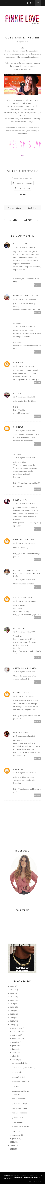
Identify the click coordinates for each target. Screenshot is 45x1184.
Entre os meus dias (23, 540)
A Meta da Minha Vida (25, 668)
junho (14, 1049)
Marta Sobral (20, 732)
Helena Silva (20, 500)
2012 (12, 1149)
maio (14, 1052)
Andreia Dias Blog (23, 598)
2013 (12, 1145)
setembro (16, 1038)
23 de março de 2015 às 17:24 (24, 580)
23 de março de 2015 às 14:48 (24, 458)
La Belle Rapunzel (21, 438)
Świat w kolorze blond (26, 295)
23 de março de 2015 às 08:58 (24, 326)
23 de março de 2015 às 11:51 (23, 366)
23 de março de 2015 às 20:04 (24, 601)
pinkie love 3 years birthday (23, 1068)
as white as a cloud (19, 1108)
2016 (12, 1021)
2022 (12, 1000)
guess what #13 (18, 1077)
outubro (15, 1035)
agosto (15, 1042)
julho (14, 1045)
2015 (12, 1025)
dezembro (16, 1028)
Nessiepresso (19, 379)
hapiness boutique (19, 1113)
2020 (12, 1007)
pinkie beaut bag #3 (20, 1103)
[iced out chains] (22, 972)
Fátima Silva (20, 628)
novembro (16, 1031)
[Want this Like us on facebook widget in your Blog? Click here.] (42, 1182)
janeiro (15, 1138)
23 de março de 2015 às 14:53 (24, 503)
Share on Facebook (23, 178)
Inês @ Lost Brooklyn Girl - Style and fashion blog (26, 573)
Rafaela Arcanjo (22, 693)
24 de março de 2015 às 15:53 (24, 696)
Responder (37, 285)
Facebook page (34, 379)
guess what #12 (18, 1117)
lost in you (16, 1131)
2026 (12, 986)
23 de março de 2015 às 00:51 (24, 247)
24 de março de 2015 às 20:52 (24, 773)
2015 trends (16, 1072)
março (15, 1059)
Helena (17, 393)
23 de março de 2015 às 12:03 (24, 397)
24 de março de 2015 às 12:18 (24, 672)
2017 (12, 1018)
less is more (17, 1086)
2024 (12, 993)
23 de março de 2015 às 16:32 (24, 543)
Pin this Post (24, 188)
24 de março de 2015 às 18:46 (24, 736)
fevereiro (16, 1135)
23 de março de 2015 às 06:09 (24, 299)
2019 (12, 1011)
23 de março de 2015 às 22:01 (24, 632)
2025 (12, 990)
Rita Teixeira (20, 244)
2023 (12, 997)
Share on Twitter (24, 183)
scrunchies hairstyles (20, 1063)
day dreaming (17, 1122)
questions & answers (20, 1082)
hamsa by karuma (19, 1099)
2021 (12, 1004)
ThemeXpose (8, 1178)
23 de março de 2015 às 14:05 (24, 431)
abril (14, 1056)
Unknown (18, 362)
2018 (12, 1014)
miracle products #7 (20, 1127)
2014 (12, 1142)
